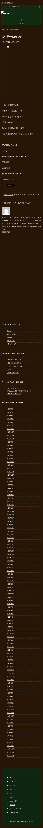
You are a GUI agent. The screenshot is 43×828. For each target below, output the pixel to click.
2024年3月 (10, 501)
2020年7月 (10, 647)
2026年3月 (10, 422)
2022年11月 (10, 554)
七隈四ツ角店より (13, 373)
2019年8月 (10, 683)
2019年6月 (10, 690)
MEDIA (9, 331)
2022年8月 (10, 564)
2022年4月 (10, 577)
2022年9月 (10, 561)
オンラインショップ (15, 808)
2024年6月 (10, 491)
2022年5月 (10, 574)
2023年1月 (10, 548)
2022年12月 (10, 551)
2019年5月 (10, 693)
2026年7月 (10, 412)
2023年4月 (10, 538)
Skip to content (7, 3)
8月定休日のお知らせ (14, 360)
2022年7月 (10, 567)
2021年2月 (10, 624)
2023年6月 (10, 531)
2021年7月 (10, 607)
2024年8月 (10, 485)
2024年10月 (10, 478)
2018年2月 (10, 742)
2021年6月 (10, 610)
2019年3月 (10, 699)
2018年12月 (10, 709)
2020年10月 (10, 637)
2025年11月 (10, 435)
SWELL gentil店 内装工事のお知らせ (19, 391)
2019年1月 (10, 706)
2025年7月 (10, 448)
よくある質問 (13, 801)
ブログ (11, 793)
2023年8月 (10, 524)
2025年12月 (10, 432)
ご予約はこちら (14, 812)
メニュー (12, 785)
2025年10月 (10, 439)
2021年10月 (10, 597)
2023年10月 (10, 518)
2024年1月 (10, 508)
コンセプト (13, 781)
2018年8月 (10, 723)
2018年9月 (10, 719)
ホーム (11, 777)
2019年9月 (10, 680)
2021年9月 (10, 600)
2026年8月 (10, 409)
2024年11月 (10, 475)
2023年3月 (10, 541)
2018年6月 (10, 729)
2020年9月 (10, 640)
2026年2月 (10, 425)
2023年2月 (10, 544)
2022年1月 (10, 587)
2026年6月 (10, 415)
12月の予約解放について (15, 366)
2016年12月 (10, 749)
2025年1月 (10, 468)
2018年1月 (10, 746)
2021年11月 (10, 594)
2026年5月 (10, 419)
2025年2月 (10, 465)
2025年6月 (10, 452)
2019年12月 (10, 670)
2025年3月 (10, 462)
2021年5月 (10, 614)
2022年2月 (10, 584)
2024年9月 (10, 481)
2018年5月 (10, 732)
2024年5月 (10, 495)
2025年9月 (10, 442)
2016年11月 (10, 752)
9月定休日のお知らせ (14, 363)
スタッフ (12, 797)
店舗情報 (12, 805)
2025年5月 (10, 455)
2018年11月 (10, 713)
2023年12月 (10, 511)
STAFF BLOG (11, 334)
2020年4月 (10, 657)
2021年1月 (10, 627)
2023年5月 (10, 534)
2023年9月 (10, 521)
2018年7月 (10, 726)
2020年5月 (10, 653)
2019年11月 (10, 673)
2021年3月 (10, 620)
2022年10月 (10, 557)
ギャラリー (13, 789)
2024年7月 (10, 488)
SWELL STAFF (8, 195)
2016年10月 (10, 756)
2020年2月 (10, 663)
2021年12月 (10, 590)
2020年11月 (10, 633)
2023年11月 (10, 515)
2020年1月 (10, 666)
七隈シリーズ (11, 344)
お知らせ (10, 337)
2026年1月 (10, 429)
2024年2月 (10, 505)
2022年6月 (10, 571)
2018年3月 (10, 739)
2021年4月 (10, 617)
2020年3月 (10, 660)
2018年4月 (10, 736)
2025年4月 (10, 458)
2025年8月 (10, 445)
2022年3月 (10, 581)
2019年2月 (10, 703)
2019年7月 (10, 686)
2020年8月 (10, 643)
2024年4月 (10, 498)
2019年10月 (10, 676)
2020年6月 (10, 650)
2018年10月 (10, 716)
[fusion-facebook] (40, 7)
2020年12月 (10, 630)
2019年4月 (10, 696)
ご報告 (9, 369)
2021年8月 (10, 604)
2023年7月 (10, 528)
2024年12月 (10, 472)
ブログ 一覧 (11, 341)
